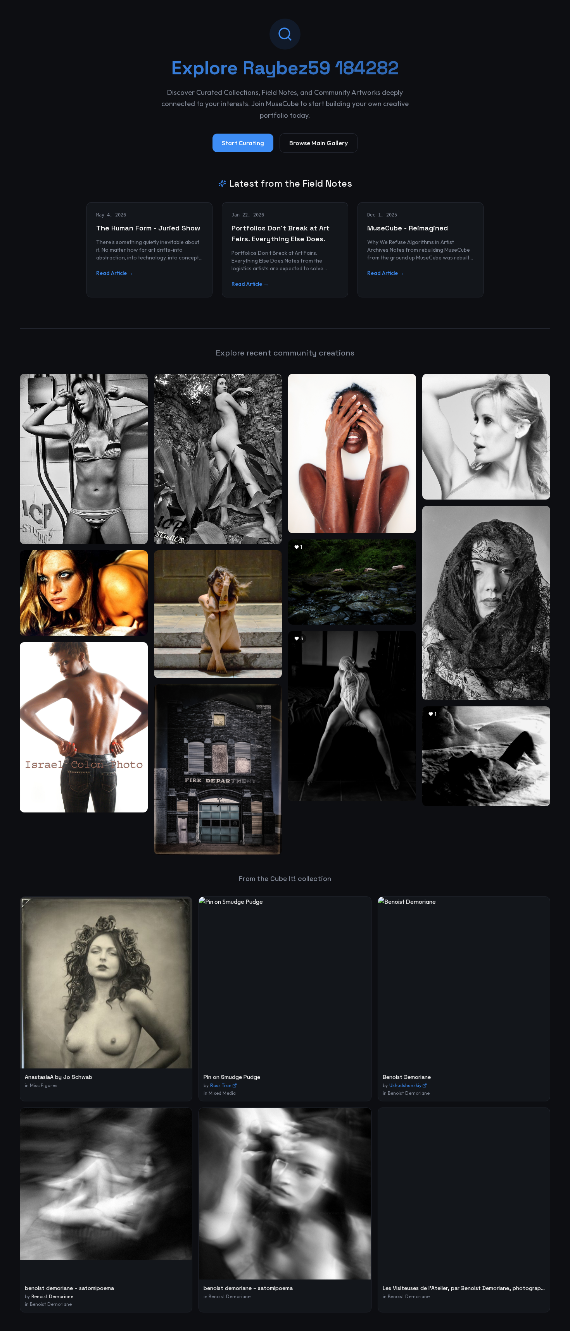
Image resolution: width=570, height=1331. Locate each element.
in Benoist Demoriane (406, 1093)
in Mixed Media (220, 1093)
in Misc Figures (41, 1085)
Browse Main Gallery (318, 143)
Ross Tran (220, 1085)
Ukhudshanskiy (405, 1085)
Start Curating (243, 143)
